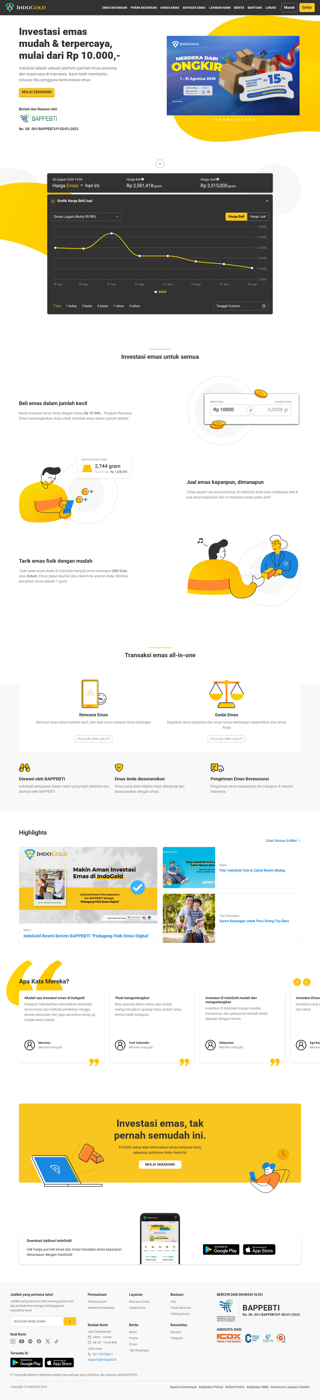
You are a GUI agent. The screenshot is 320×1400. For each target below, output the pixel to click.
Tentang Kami (97, 1301)
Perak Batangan (144, 7)
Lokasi (270, 7)
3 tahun (134, 306)
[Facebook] (39, 1341)
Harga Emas (169, 7)
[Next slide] (307, 982)
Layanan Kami (220, 7)
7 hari (57, 306)
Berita (239, 7)
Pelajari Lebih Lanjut (93, 738)
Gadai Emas (137, 1307)
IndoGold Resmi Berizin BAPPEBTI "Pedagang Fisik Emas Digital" (86, 935)
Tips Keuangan (139, 1350)
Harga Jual (258, 216)
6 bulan (103, 306)
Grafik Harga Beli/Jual (74, 201)
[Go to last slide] (297, 982)
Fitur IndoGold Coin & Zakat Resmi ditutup (252, 870)
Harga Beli (236, 216)
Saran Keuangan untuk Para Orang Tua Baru (254, 921)
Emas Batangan (114, 7)
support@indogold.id (102, 1359)
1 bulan (71, 306)
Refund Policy (234, 1387)
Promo (133, 1338)
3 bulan (87, 306)
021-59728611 (103, 1354)
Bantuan (255, 7)
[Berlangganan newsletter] (70, 1321)
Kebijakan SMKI (258, 1387)
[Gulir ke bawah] (160, 163)
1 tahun (118, 306)
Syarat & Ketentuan (183, 1387)
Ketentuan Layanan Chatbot (290, 1387)
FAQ (173, 1301)
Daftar (307, 7)
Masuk (289, 7)
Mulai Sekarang (37, 92)
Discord (175, 1332)
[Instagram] (12, 1341)
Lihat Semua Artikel (281, 841)
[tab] (213, 120)
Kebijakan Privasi (211, 1387)
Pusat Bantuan (180, 1307)
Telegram (176, 1338)
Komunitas (178, 1325)
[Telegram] (30, 1341)
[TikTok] (56, 1341)
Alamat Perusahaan (101, 1307)
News (133, 1332)
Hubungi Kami (180, 1314)
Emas (133, 1344)
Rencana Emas (139, 1301)
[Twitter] (47, 1341)
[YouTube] (21, 1341)
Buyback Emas (194, 7)
